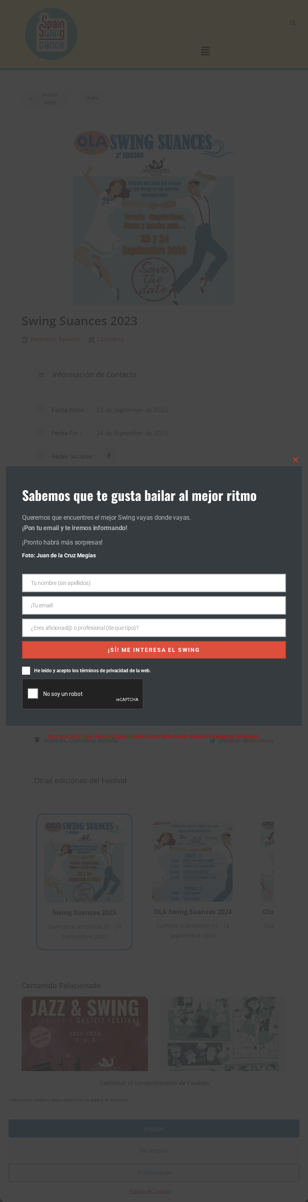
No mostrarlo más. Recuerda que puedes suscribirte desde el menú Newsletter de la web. (153, 736)
